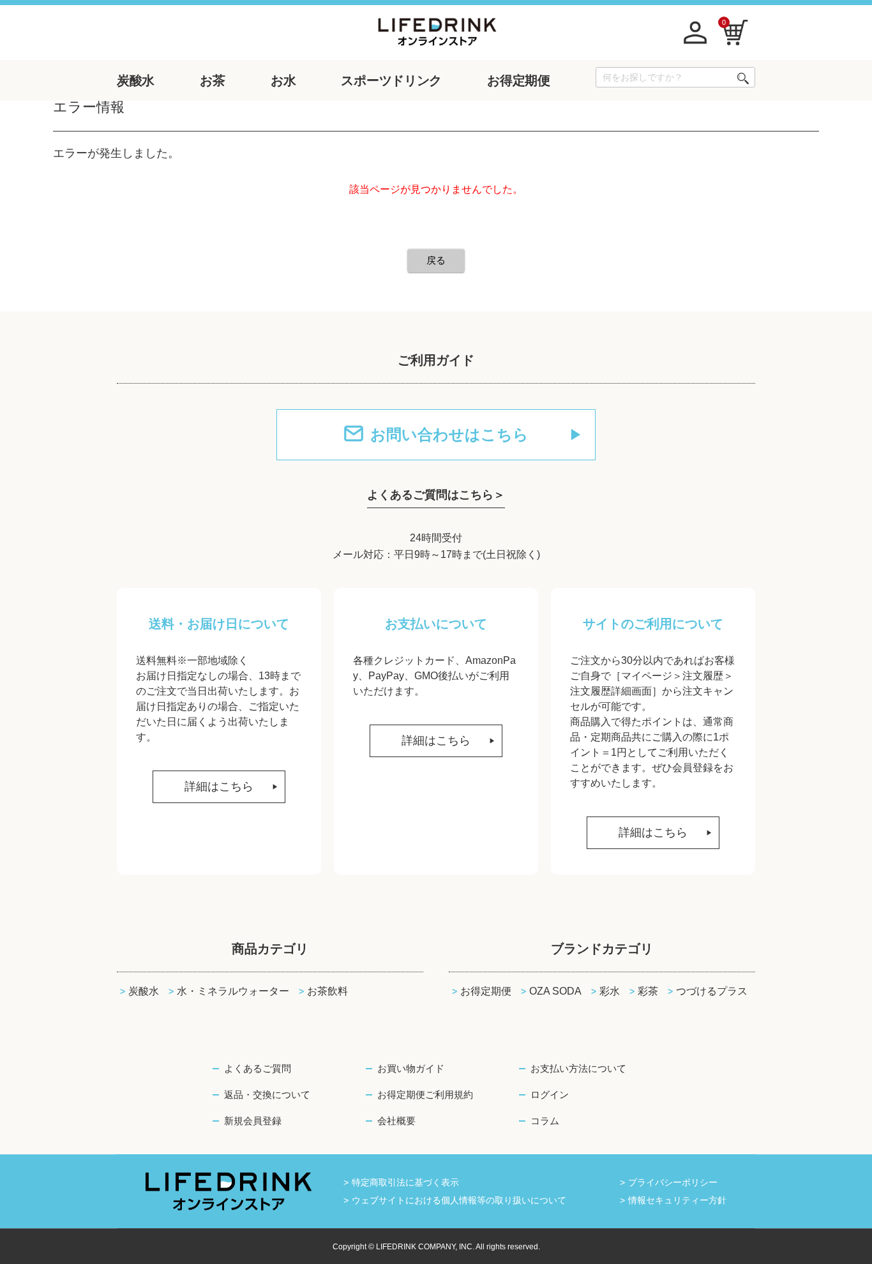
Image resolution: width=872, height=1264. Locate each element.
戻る (436, 260)
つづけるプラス (712, 991)
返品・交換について (267, 1094)
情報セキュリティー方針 (677, 1200)
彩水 (609, 991)
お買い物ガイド (410, 1068)
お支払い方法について (578, 1068)
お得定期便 (485, 991)
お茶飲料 (327, 991)
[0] (735, 31)
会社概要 (396, 1120)
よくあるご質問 (257, 1068)
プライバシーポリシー (673, 1182)
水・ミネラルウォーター (233, 991)
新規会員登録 (253, 1120)
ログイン (549, 1094)
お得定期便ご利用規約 (425, 1094)
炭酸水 (143, 991)
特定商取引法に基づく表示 (405, 1182)
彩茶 (648, 991)
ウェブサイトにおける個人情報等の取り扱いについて (459, 1200)
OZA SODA (555, 991)
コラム (544, 1120)
